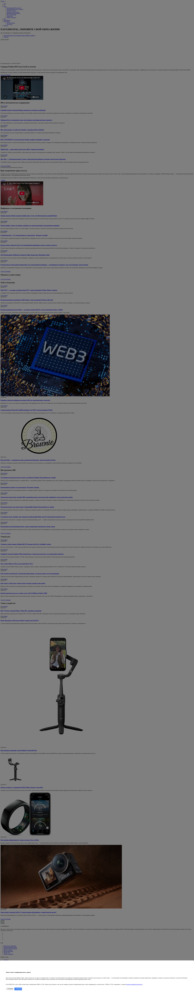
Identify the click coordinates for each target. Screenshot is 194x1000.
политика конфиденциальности (134, 984)
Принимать (19, 988)
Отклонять (10, 988)
